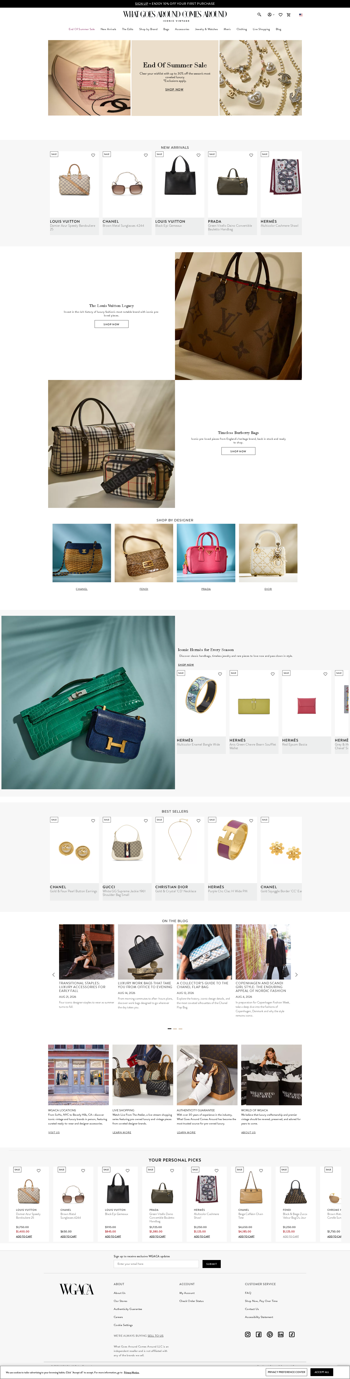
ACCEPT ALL (322, 1372)
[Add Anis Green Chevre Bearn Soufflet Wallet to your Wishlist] (273, 674)
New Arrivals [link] (108, 29)
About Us (119, 1293)
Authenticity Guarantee (128, 1309)
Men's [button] (227, 29)
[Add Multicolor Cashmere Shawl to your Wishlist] (217, 1171)
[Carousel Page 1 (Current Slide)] (169, 1028)
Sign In (271, 15)
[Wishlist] (280, 15)
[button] (300, 14)
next (296, 974)
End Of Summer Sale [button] (82, 29)
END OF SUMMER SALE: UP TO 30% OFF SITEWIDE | (175, 3)
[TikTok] (291, 1335)
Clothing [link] (242, 29)
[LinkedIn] (280, 1335)
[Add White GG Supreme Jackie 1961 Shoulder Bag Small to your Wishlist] (146, 821)
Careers (118, 1317)
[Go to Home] (76, 1288)
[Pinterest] (269, 1335)
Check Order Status (191, 1301)
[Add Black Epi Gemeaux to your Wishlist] (199, 155)
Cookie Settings (123, 1325)
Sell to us (156, 1336)
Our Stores (120, 1301)
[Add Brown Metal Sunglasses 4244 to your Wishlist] (146, 155)
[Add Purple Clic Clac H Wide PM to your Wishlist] (251, 821)
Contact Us (252, 1309)
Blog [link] (278, 29)
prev (53, 974)
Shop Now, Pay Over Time (261, 1301)
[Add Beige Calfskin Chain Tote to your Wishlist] (261, 1171)
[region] (175, 1372)
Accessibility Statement (259, 1317)
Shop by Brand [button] (148, 29)
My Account (187, 1293)
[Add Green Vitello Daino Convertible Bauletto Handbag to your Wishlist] (251, 155)
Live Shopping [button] (261, 29)
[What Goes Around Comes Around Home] (175, 14)
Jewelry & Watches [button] (206, 29)
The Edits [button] (127, 29)
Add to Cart (24, 1236)
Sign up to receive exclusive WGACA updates (142, 1256)
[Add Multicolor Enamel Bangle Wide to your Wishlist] (220, 674)
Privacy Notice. (131, 1372)
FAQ (248, 1293)
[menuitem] (108, 29)
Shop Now (111, 324)
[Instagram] (247, 1335)
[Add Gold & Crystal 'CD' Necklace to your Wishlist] (199, 821)
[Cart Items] (288, 15)
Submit (211, 1264)
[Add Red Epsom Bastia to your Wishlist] (325, 674)
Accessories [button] (182, 29)
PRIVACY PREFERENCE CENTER (286, 1372)
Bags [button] (166, 29)
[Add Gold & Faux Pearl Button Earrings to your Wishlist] (93, 821)
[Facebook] (258, 1335)
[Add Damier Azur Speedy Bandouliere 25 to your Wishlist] (93, 155)
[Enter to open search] (259, 14)
